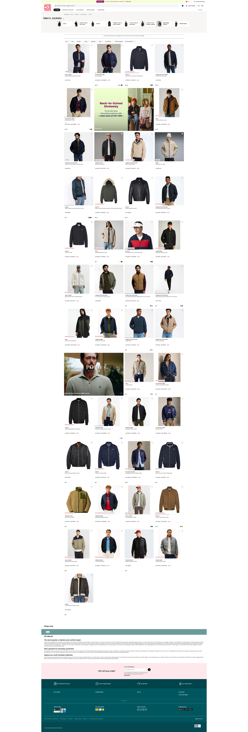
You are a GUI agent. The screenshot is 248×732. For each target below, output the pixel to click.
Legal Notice (85, 718)
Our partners (181, 692)
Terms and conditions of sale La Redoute (51, 718)
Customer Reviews (63, 718)
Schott (47, 632)
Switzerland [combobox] (199, 718)
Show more (124, 700)
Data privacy (70, 718)
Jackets (90, 14)
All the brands (101, 10)
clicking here (127, 675)
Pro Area (200, 10)
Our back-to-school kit (67, 10)
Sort (67, 41)
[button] (202, 5)
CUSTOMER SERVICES (99, 692)
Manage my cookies (77, 718)
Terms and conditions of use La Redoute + (96, 718)
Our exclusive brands (183, 694)
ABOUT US (139, 692)
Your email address (129, 667)
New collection (80, 10)
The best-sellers (90, 10)
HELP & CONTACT (57, 692)
